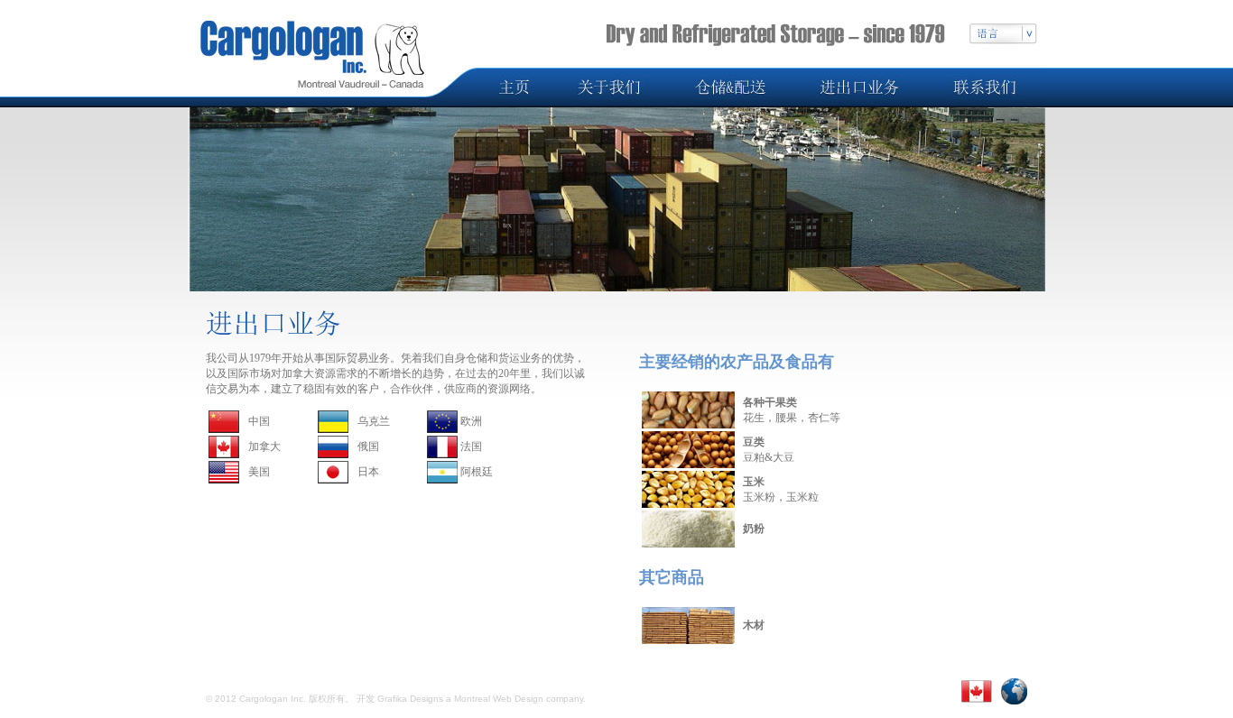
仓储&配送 (332, 684)
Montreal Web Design (498, 699)
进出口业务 (403, 684)
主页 (216, 684)
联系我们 (470, 684)
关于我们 (267, 684)
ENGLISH (534, 684)
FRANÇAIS (603, 684)
